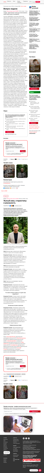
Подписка (25, 1)
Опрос (32, 92)
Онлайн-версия (15, 456)
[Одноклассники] (11, 205)
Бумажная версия (16, 455)
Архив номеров (19, 2)
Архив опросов (32, 133)
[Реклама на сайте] (40, 470)
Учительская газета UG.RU (13, 11)
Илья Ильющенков (21, 338)
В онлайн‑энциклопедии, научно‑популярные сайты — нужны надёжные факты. (16, 122)
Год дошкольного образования (13, 374)
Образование (5, 439)
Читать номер (23, 6)
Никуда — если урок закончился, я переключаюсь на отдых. (15, 129)
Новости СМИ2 (4, 190)
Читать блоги (34, 88)
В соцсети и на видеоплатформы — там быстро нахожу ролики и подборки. (16, 119)
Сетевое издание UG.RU (16, 447)
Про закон (5, 443)
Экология (4, 444)
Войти (37, 1)
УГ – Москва (15, 448)
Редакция (4, 459)
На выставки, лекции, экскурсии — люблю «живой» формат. (15, 124)
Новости (9, 1)
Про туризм (5, 447)
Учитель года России (16, 443)
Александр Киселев (10, 336)
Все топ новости (32, 51)
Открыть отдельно (33, 132)
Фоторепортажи (16, 459)
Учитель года (5, 448)
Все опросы (5, 138)
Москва (23, 374)
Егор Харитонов (14, 345)
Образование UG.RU (8, 164)
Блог (14, 1)
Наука (4, 440)
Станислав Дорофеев (11, 340)
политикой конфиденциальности (16, 153)
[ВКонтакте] (10, 205)
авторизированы (6, 183)
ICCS (14, 458)
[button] (6, 188)
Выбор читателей (35, 7)
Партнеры (5, 462)
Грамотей (4, 449)
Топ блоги (32, 57)
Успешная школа (15, 439)
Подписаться (23, 151)
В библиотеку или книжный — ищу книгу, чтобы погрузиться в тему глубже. (14, 127)
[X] (13, 205)
